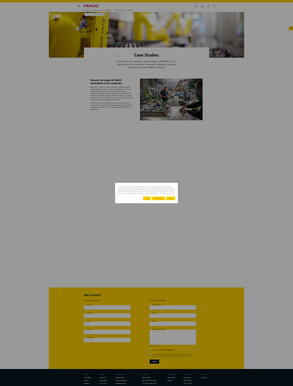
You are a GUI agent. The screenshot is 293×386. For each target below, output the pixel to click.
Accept (171, 198)
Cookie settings (158, 198)
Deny (147, 198)
